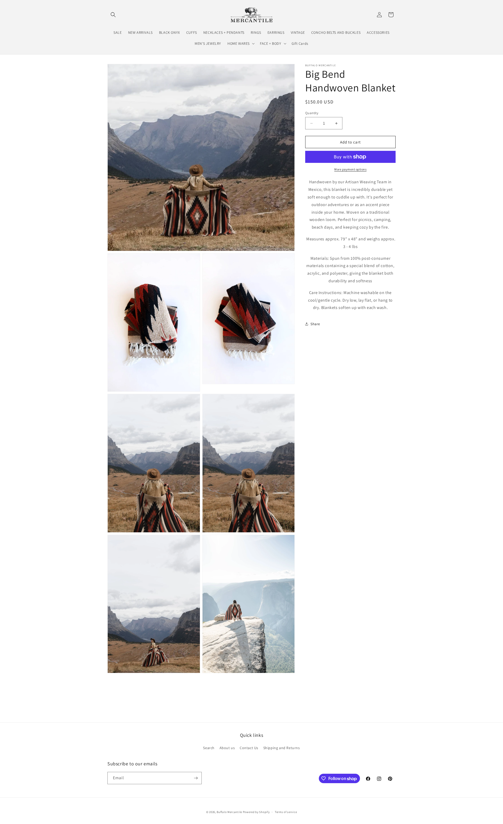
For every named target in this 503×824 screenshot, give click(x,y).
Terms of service (286, 812)
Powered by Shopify (256, 812)
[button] (113, 14)
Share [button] (315, 324)
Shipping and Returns (281, 747)
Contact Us (249, 747)
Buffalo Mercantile (229, 812)
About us (227, 747)
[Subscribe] (195, 778)
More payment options (350, 169)
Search (209, 747)
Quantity (311, 113)
